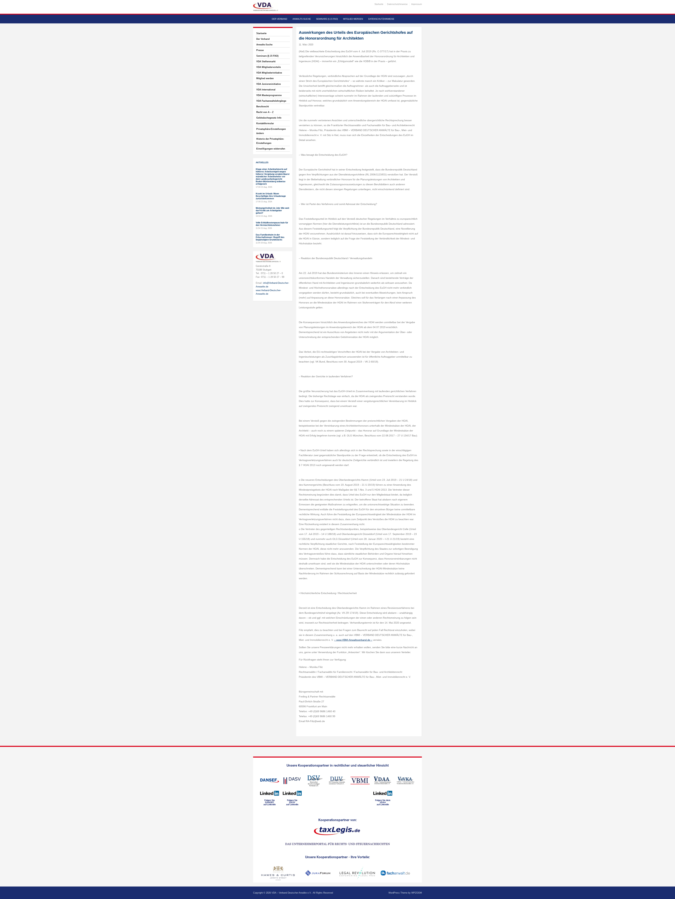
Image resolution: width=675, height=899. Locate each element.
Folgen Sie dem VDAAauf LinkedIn (382, 802)
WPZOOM (416, 892)
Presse (260, 50)
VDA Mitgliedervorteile (268, 67)
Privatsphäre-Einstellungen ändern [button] (271, 131)
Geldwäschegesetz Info (268, 117)
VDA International (265, 89)
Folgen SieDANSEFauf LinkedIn (269, 802)
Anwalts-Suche (301, 19)
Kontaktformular (265, 123)
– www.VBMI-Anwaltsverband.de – (353, 639)
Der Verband (279, 19)
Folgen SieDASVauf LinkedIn (292, 802)
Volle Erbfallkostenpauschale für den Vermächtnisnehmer (272, 223)
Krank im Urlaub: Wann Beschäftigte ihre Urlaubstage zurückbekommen (271, 196)
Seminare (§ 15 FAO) (327, 19)
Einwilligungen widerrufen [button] (270, 148)
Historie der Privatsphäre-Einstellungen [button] (270, 141)
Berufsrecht (262, 106)
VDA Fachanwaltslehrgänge (271, 101)
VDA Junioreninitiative (268, 84)
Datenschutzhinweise (397, 4)
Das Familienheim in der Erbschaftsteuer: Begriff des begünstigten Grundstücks (270, 237)
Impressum (416, 4)
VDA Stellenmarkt (265, 61)
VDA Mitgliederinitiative (269, 72)
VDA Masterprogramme (269, 95)
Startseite (378, 4)
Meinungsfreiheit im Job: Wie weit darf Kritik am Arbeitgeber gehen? (272, 210)
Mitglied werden (353, 19)
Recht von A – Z (265, 112)
